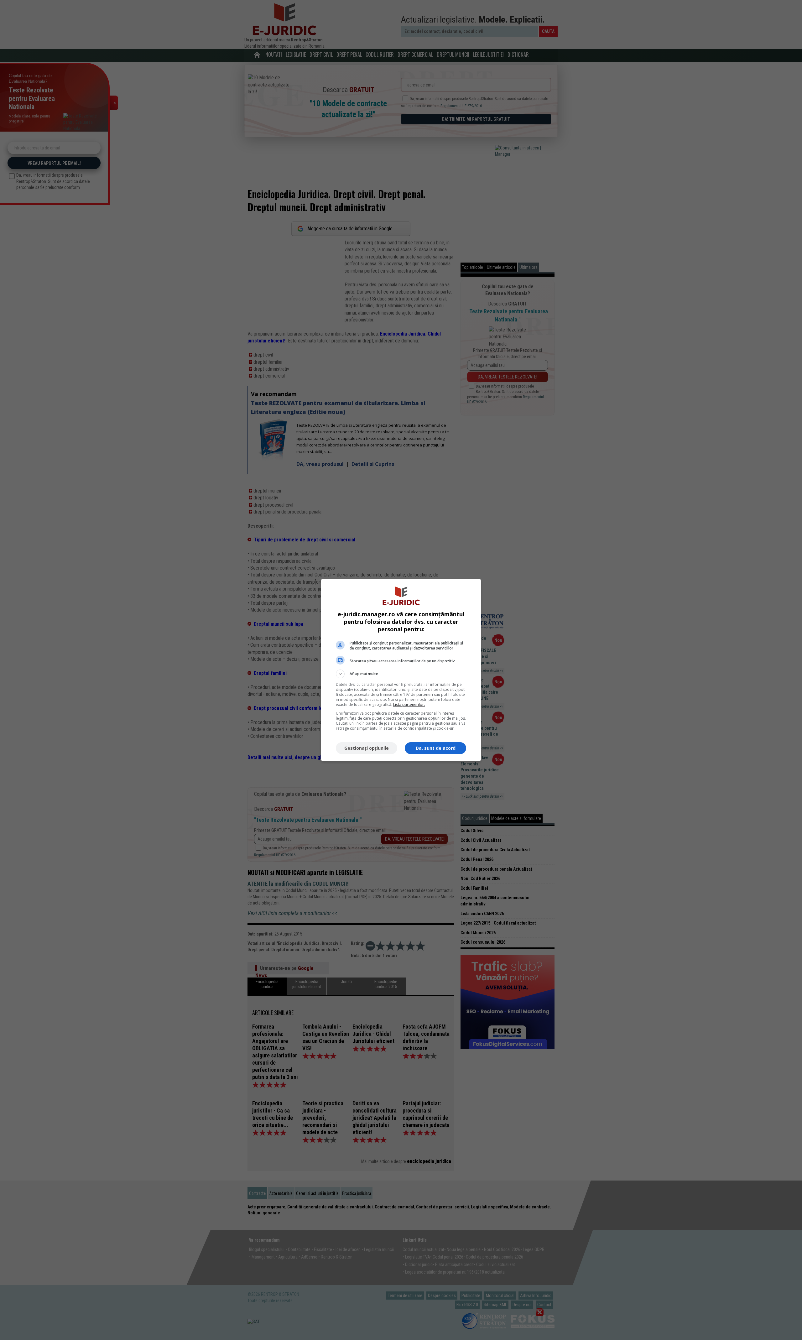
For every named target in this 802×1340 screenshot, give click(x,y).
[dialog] (401, 670)
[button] (401, 674)
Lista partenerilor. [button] (409, 704)
